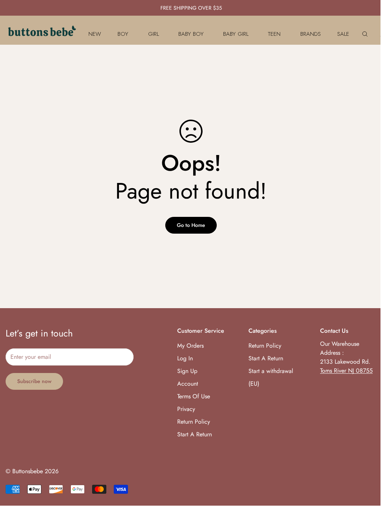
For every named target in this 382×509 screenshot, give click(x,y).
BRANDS (310, 34)
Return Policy (193, 421)
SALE (343, 34)
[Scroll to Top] (367, 468)
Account (187, 383)
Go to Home (191, 225)
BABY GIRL (235, 34)
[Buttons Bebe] (41, 34)
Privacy (186, 409)
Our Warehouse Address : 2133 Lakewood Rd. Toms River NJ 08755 (346, 357)
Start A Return (194, 434)
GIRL (153, 34)
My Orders (190, 345)
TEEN (274, 34)
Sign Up (187, 371)
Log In (185, 358)
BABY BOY (191, 34)
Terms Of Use (193, 396)
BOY (123, 34)
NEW (94, 34)
